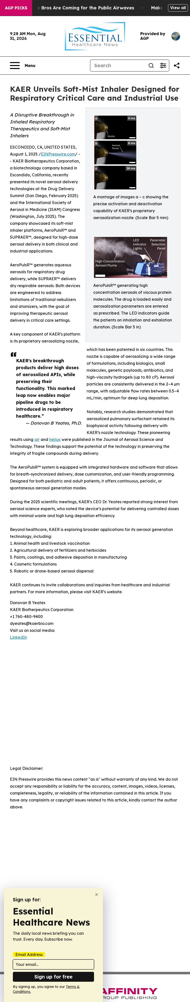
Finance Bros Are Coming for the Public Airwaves (78, 8)
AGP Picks (16, 7)
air (37, 439)
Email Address (29, 954)
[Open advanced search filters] (163, 65)
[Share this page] (176, 65)
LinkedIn (18, 637)
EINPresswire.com (58, 154)
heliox (55, 439)
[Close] (96, 894)
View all (178, 7)
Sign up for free (53, 977)
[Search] (151, 65)
